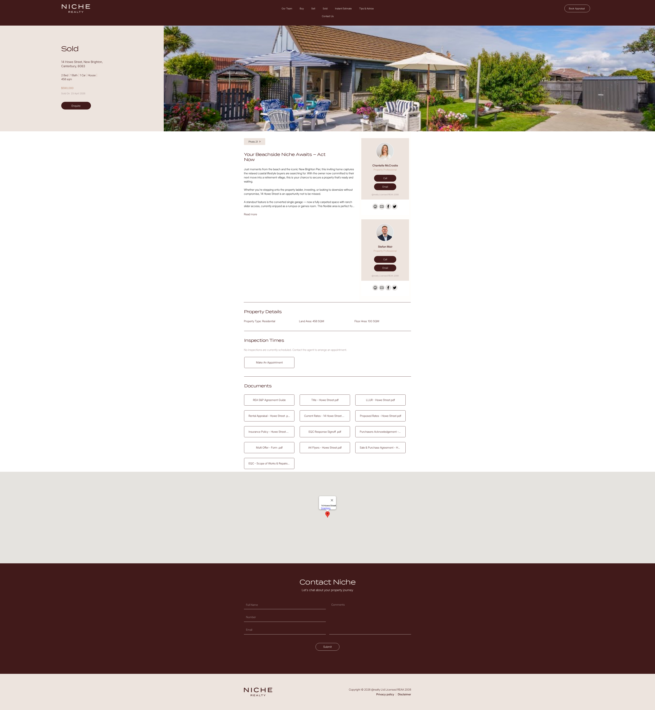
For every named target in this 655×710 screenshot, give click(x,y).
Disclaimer (404, 694)
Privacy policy (385, 694)
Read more (250, 214)
